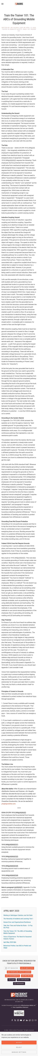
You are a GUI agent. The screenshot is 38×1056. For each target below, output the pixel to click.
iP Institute (28, 968)
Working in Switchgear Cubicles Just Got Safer (18, 915)
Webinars (20, 983)
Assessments (13, 976)
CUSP (13, 979)
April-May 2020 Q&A (10, 942)
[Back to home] (19, 4)
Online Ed (28, 976)
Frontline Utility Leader (20, 972)
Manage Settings (19, 1052)
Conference (24, 979)
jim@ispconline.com (8, 804)
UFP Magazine (13, 968)
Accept (19, 1042)
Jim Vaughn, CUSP (16, 27)
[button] (2, 4)
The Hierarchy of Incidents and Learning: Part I (18, 919)
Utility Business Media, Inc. (28, 1005)
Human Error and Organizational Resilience (17, 922)
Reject (19, 1047)
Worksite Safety (16, 29)
